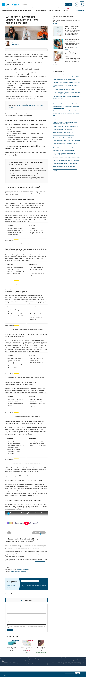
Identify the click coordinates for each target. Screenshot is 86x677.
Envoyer (10, 630)
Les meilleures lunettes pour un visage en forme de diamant (66, 140)
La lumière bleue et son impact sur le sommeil (63, 89)
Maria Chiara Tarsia (15, 44)
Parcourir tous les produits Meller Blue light (26, 284)
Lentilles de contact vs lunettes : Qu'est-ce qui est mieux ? (66, 160)
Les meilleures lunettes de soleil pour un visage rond (64, 166)
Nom (8, 615)
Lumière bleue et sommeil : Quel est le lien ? (19, 571)
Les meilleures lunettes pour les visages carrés (63, 135)
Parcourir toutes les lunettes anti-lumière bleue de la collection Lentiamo (26, 377)
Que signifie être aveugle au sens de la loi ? (62, 138)
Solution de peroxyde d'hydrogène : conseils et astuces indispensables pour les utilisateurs (73, 54)
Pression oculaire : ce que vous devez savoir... (64, 16)
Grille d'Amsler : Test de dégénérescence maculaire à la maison (65, 169)
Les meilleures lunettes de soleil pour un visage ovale (65, 163)
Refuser (4, 675)
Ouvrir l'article (56, 23)
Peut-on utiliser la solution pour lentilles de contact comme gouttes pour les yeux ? (66, 97)
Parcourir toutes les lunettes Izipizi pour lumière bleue (26, 244)
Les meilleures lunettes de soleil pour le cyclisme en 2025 (66, 76)
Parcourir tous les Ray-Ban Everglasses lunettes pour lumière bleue (26, 329)
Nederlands (82, 1)
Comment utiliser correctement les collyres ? (63, 147)
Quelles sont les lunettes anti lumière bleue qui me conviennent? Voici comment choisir (64, 154)
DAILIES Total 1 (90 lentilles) (41, 648)
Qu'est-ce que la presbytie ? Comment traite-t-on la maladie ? (66, 101)
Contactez (9, 662)
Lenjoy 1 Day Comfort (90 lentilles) (26, 648)
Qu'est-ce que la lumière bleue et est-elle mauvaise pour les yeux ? (66, 114)
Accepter (77, 673)
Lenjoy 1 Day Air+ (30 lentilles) (12, 648)
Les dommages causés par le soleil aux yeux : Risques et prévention (65, 144)
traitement (16, 626)
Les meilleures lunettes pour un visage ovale (63, 132)
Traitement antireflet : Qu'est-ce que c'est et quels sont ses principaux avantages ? (66, 107)
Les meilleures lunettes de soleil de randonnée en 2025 (65, 79)
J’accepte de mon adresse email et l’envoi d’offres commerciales (34, 585)
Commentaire (10, 606)
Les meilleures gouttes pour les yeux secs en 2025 (64, 74)
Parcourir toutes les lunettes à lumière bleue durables (26, 416)
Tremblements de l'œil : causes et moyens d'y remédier (65, 103)
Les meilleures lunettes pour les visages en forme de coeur (66, 126)
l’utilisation (29, 585)
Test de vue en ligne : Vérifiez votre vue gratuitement (72, 27)
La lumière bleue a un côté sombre (22, 569)
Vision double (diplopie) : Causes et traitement (63, 150)
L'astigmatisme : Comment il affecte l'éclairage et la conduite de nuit (66, 118)
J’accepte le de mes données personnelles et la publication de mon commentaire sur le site (26, 627)
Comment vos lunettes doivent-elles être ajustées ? (64, 111)
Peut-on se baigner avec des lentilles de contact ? (72, 40)
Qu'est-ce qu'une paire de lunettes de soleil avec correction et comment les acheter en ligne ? (66, 93)
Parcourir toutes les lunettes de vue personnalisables (26, 463)
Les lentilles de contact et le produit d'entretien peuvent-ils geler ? (66, 86)
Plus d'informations (69, 673)
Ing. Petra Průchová (26, 43)
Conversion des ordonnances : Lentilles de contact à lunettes (66, 157)
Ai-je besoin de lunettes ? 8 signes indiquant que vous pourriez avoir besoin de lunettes (65, 123)
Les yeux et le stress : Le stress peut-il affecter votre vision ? (66, 82)
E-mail (8, 621)
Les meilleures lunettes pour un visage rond (62, 129)
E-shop (5, 662)
